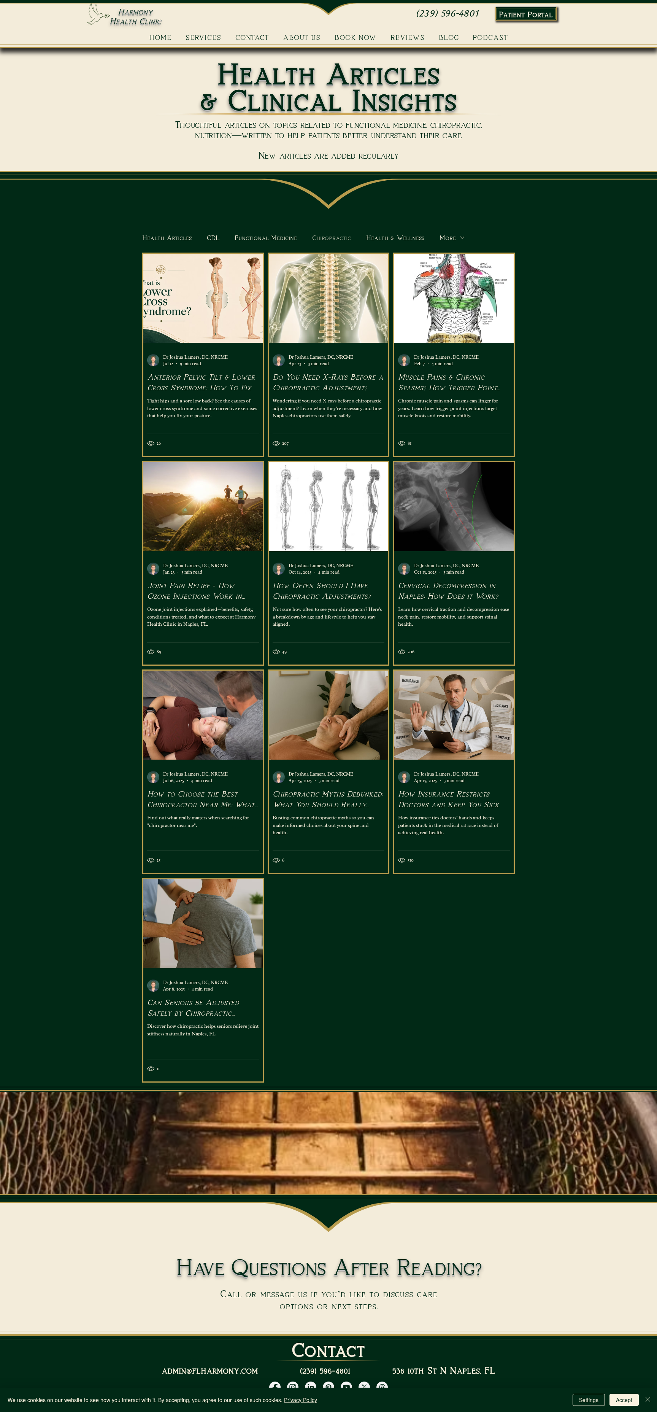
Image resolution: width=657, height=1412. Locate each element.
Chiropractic (331, 237)
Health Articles (167, 237)
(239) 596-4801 (447, 13)
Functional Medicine (266, 237)
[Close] (647, 1400)
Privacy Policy (300, 1400)
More (448, 237)
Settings (588, 1400)
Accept (624, 1400)
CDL (213, 237)
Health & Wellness (395, 237)
